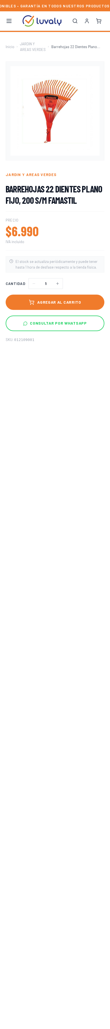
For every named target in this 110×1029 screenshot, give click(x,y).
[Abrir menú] (9, 21)
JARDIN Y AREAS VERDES (33, 47)
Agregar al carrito (59, 302)
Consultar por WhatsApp (58, 323)
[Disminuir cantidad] (34, 283)
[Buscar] (75, 21)
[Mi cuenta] (87, 21)
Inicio (10, 46)
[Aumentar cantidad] (57, 283)
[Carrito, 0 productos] (98, 21)
